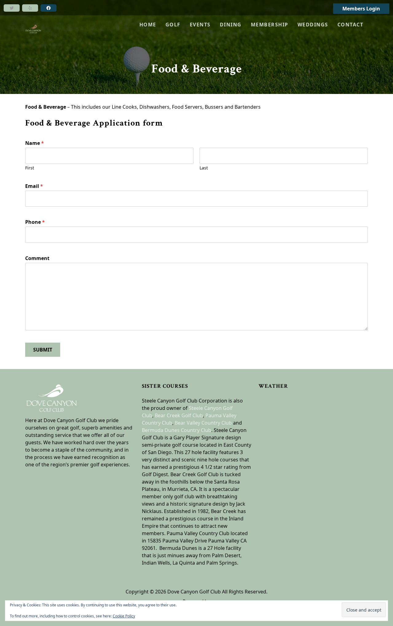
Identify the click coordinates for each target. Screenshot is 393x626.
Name (34, 143)
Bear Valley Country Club (203, 422)
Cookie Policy (124, 616)
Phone (35, 222)
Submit (42, 349)
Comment (37, 258)
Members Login (361, 8)
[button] (173, 24)
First (29, 168)
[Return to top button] (381, 357)
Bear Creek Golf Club (179, 415)
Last (204, 168)
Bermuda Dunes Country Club (176, 430)
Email (34, 186)
